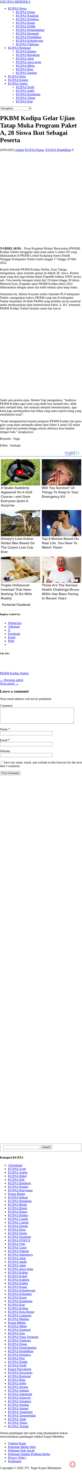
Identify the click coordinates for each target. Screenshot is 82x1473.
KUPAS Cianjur (18, 1222)
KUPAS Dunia (25, 12)
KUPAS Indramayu (20, 1254)
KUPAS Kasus (25, 22)
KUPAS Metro (25, 65)
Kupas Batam (16, 1194)
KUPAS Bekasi (18, 1197)
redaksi (19, 150)
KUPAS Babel (17, 1176)
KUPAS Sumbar (26, 72)
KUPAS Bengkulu (28, 55)
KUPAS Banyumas (20, 1190)
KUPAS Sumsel (18, 1408)
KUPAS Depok (18, 1226)
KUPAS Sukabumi (20, 1394)
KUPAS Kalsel (17, 1276)
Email (4, 740)
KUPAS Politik (25, 26)
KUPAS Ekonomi (27, 33)
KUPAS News (17, 8)
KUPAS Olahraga (27, 44)
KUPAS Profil (25, 87)
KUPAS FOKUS (19, 1240)
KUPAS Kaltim (18, 1283)
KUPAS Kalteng (18, 1279)
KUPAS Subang (18, 1390)
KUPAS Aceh (17, 1168)
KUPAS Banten (26, 51)
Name (4, 729)
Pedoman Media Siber (22, 1447)
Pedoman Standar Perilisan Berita (29, 1454)
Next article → (9, 683)
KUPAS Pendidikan (28, 37)
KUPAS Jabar (25, 58)
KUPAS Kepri (17, 1297)
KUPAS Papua (34, 150)
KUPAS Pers (16, 1358)
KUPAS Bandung (19, 1183)
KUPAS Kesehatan (28, 94)
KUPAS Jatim (17, 1265)
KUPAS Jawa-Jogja (28, 62)
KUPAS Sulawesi (19, 1397)
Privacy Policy (17, 1457)
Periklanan (14, 1461)
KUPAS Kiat (24, 101)
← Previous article (11, 680)
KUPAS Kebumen (20, 1294)
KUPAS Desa (17, 76)
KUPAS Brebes (18, 1215)
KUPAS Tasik (17, 1419)
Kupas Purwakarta (19, 1369)
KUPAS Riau (24, 69)
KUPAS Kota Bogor (21, 1312)
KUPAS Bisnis (17, 1208)
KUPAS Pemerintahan (30, 30)
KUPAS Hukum (18, 1251)
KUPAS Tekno (25, 98)
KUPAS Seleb (25, 90)
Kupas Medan (17, 1322)
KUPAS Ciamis (18, 1219)
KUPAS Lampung (19, 1315)
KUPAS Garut (17, 1247)
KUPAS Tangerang (20, 1412)
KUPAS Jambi (17, 1261)
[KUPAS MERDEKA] (41, 2)
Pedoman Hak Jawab (21, 1450)
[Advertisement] (41, 203)
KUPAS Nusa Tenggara (23, 1337)
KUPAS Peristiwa (27, 19)
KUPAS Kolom (18, 80)
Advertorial (15, 1165)
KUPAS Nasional (27, 15)
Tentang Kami (17, 1443)
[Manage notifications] (72, 1464)
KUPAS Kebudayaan (29, 40)
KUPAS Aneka (17, 83)
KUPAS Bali (16, 1179)
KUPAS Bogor (17, 1211)
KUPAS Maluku (18, 1319)
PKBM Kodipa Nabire (14, 673)
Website (5, 751)
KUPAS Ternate (18, 1426)
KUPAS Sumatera (19, 1401)
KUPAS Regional (19, 47)
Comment (6, 705)
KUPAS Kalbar (18, 1272)
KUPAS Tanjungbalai (22, 1415)
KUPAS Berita (17, 1204)
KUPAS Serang (18, 1387)
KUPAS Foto (16, 1244)
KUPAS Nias (16, 1333)
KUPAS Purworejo (20, 1372)
